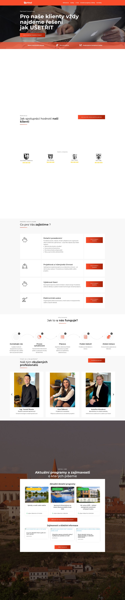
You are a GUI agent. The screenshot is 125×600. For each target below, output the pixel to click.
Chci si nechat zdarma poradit (32, 35)
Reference (66, 2)
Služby (72, 2)
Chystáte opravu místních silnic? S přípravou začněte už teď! (62, 535)
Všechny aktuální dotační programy (62, 519)
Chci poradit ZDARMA (94, 240)
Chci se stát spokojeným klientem (91, 117)
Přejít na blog (62, 547)
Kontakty (99, 2)
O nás (77, 2)
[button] (12, 394)
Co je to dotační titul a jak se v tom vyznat (36, 533)
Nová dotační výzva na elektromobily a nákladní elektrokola (86, 536)
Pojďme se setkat (96, 360)
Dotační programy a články (87, 2)
